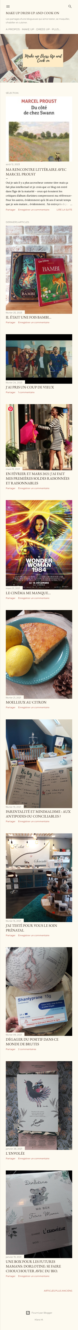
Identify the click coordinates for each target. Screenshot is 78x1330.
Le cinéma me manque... (28, 593)
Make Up (28, 29)
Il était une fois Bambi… (28, 317)
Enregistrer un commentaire (33, 209)
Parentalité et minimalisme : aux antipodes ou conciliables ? (38, 814)
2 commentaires (27, 1049)
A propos (13, 29)
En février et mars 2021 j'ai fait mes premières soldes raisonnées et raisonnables (37, 478)
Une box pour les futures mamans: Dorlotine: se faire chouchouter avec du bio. (33, 1266)
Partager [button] (10, 209)
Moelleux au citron (26, 702)
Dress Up (43, 29)
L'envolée (15, 1153)
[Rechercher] (70, 5)
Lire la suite (64, 209)
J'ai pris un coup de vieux (30, 387)
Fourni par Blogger (42, 1312)
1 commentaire (26, 392)
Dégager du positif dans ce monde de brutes (32, 1041)
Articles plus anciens (58, 1290)
